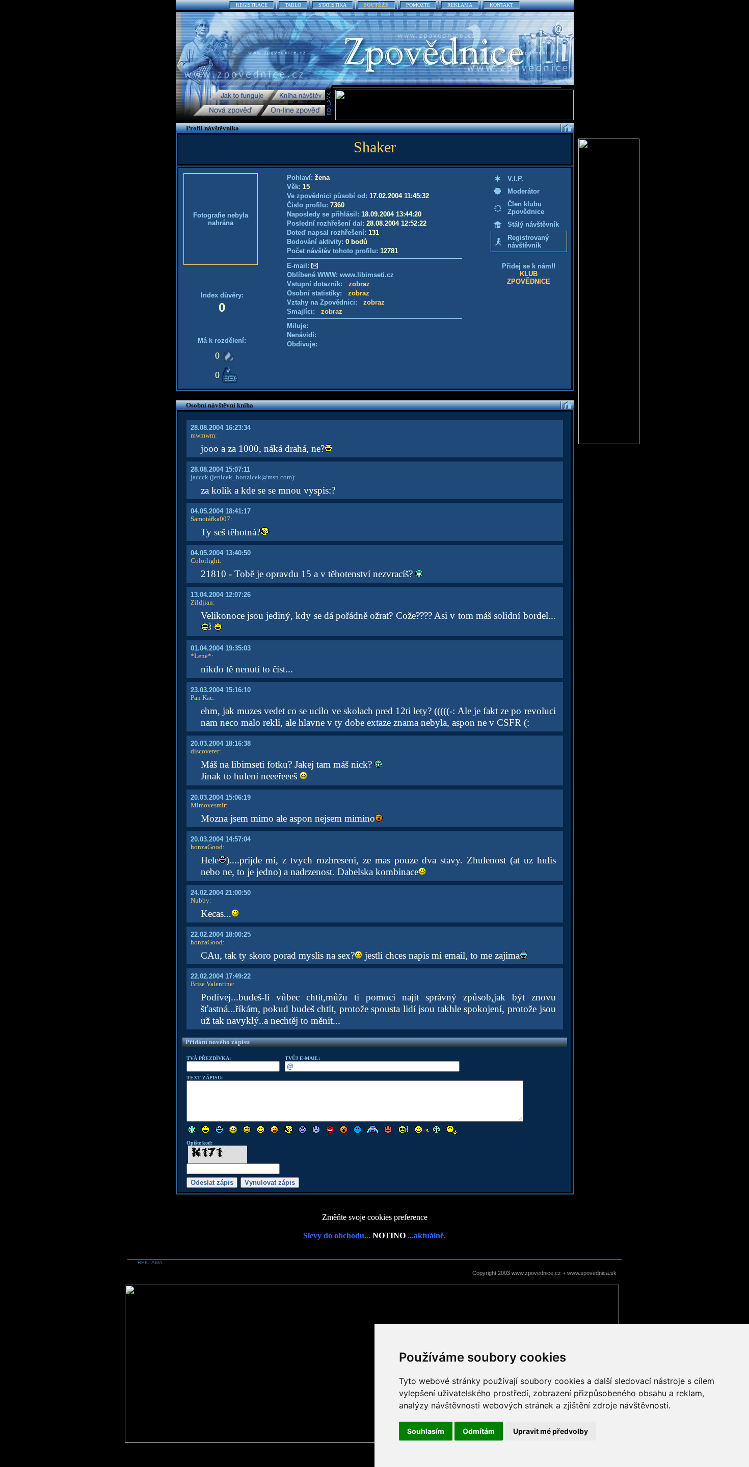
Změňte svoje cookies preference (374, 1217)
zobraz (359, 284)
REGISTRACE (252, 5)
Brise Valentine (212, 984)
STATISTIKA (332, 5)
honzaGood (207, 847)
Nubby (200, 900)
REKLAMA (459, 5)
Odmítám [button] (479, 1431)
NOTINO (389, 1235)
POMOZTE (418, 5)
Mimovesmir (208, 805)
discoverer (205, 751)
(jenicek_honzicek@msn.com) (251, 477)
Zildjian (202, 602)
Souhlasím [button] (425, 1431)
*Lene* (201, 656)
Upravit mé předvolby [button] (550, 1431)
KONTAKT (501, 5)
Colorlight (205, 560)
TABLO (293, 5)
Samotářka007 (210, 519)
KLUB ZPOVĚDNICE (528, 277)
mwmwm (203, 435)
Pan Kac (202, 697)
